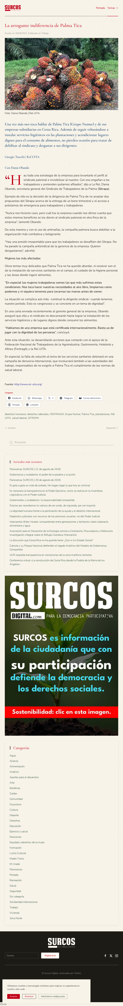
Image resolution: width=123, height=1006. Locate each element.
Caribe (13, 793)
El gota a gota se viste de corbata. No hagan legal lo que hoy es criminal (50, 485)
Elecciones (15, 837)
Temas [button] (111, 8)
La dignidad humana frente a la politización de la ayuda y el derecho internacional (55, 511)
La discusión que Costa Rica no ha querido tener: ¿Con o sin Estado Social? (51, 540)
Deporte (14, 815)
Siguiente (110, 427)
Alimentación (17, 766)
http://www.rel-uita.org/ (28, 384)
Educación (15, 826)
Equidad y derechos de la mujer (27, 842)
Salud (13, 886)
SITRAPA (33, 418)
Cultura (14, 810)
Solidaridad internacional (23, 902)
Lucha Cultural (18, 853)
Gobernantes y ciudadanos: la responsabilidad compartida (42, 500)
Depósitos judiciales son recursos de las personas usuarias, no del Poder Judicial (55, 516)
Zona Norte (16, 918)
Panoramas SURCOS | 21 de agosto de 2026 (35, 469)
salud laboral (19, 418)
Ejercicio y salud (19, 831)
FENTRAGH (57, 414)
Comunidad (16, 799)
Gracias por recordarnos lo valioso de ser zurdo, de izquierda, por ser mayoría (52, 505)
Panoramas (16, 869)
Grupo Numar (72, 414)
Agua (13, 755)
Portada (100, 8)
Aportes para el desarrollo (24, 777)
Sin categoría (17, 896)
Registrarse (50, 955)
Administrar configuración (53, 996)
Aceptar (13, 996)
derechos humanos (15, 414)
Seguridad (15, 891)
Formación (15, 848)
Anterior (12, 427)
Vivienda (14, 913)
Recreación (16, 880)
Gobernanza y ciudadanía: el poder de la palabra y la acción (42, 474)
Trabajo (45, 33)
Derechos (15, 820)
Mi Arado (15, 864)
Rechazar (29, 996)
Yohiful (77, 973)
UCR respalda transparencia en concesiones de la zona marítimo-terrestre (51, 555)
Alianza (14, 761)
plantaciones (102, 414)
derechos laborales (38, 414)
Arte (12, 782)
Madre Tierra (17, 858)
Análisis (14, 772)
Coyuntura (15, 804)
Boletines (15, 788)
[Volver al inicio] (13, 8)
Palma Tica (88, 414)
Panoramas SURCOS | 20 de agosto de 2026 (35, 480)
